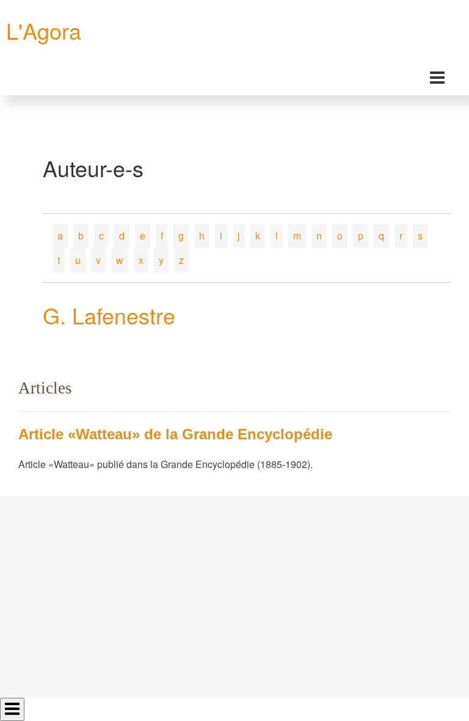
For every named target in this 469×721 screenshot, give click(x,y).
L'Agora (43, 30)
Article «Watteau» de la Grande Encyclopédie (175, 434)
